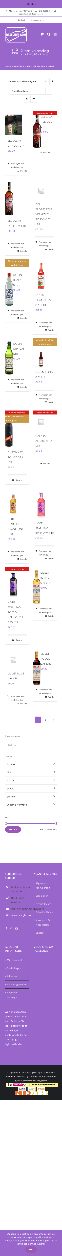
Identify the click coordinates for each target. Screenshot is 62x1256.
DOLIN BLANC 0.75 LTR (18, 280)
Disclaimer (42, 895)
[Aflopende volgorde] (52, 81)
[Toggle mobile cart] (42, 34)
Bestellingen (14, 968)
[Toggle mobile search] (48, 34)
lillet (9, 772)
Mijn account (14, 960)
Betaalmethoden (45, 912)
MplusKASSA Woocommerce (43, 1076)
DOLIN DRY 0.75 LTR (18, 349)
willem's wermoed (17, 804)
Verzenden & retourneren (43, 922)
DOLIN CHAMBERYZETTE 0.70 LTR (46, 300)
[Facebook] (6, 928)
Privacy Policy (43, 904)
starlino (11, 796)
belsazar (11, 764)
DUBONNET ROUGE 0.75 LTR (15, 457)
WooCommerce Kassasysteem (32, 1080)
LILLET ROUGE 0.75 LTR (46, 659)
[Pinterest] (11, 928)
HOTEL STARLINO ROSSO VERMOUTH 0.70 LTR (15, 612)
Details (23, 171)
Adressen (12, 976)
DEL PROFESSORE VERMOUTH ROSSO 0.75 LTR (44, 214)
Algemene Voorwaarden (43, 885)
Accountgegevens (17, 984)
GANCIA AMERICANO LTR (43, 441)
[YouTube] (16, 928)
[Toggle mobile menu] (55, 34)
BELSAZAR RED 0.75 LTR (47, 122)
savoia (10, 788)
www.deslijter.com (19, 915)
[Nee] (58, 1243)
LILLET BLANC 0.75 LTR (45, 578)
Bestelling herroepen (12, 995)
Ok (31, 1249)
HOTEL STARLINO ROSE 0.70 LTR (44, 528)
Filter (13, 829)
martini (11, 780)
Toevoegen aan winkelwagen (17, 165)
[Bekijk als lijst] (34, 99)
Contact (40, 932)
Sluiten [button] (31, 4)
